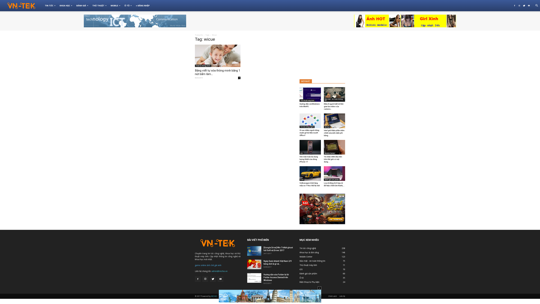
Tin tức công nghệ (307, 127)
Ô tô (301, 180)
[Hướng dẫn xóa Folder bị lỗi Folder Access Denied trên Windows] (254, 278)
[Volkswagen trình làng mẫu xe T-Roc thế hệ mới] (310, 173)
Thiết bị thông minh (203, 66)
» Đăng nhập (143, 5)
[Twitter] (524, 5)
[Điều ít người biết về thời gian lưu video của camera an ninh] (334, 94)
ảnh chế (210, 265)
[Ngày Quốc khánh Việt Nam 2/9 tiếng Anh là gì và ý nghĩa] (254, 264)
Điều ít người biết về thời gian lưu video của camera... (333, 106)
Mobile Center (330, 153)
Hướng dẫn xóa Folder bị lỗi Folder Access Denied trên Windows (276, 277)
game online (200, 265)
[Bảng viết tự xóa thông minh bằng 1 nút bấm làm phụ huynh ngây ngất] (217, 56)
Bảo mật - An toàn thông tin (334, 99)
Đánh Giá (81, 5)
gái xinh (217, 265)
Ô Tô (127, 5)
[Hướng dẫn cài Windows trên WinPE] (310, 94)
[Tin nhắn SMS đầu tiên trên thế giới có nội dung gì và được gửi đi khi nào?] (334, 147)
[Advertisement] (322, 55)
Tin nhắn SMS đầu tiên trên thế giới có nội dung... (333, 159)
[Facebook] (514, 5)
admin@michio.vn (220, 271)
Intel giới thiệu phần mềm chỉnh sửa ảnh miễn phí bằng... (334, 133)
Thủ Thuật (98, 5)
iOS (301, 153)
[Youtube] (529, 5)
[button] (536, 6)
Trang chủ (199, 35)
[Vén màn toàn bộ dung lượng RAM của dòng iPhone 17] (310, 147)
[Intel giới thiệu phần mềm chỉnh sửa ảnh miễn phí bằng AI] (334, 120)
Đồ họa (327, 127)
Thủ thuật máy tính (307, 100)
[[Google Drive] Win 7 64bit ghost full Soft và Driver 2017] (254, 251)
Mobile (114, 5)
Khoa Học (65, 5)
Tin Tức (49, 5)
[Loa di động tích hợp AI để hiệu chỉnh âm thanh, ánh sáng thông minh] (334, 173)
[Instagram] (519, 5)
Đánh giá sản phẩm (332, 180)
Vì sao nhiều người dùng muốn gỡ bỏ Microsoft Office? (309, 132)
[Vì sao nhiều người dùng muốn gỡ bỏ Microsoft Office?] (310, 120)
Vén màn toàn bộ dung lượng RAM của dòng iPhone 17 (309, 159)
